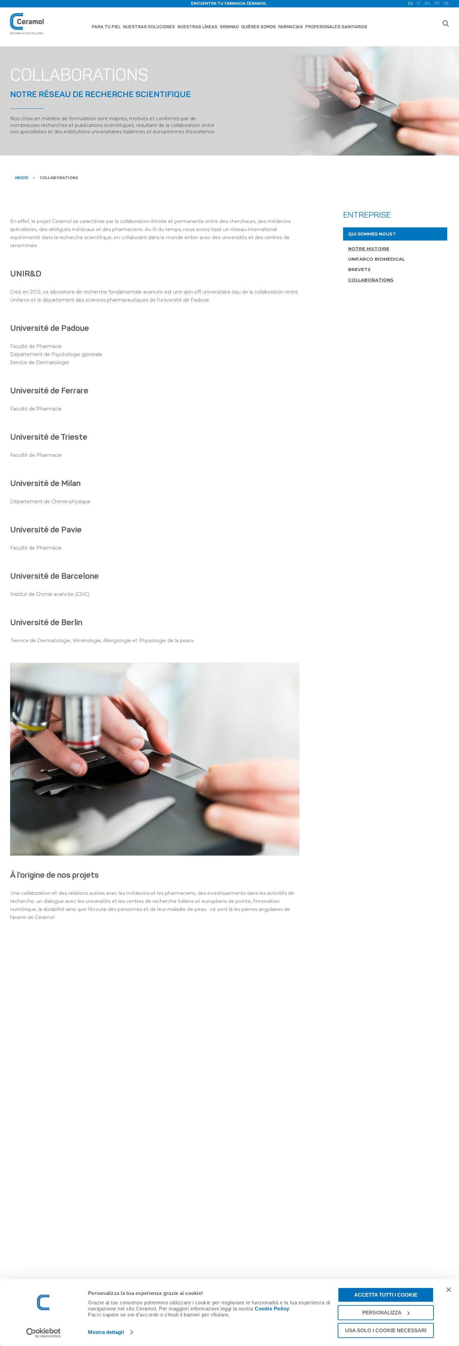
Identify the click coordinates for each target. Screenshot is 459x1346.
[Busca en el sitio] (445, 23)
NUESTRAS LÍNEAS (197, 26)
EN (427, 3)
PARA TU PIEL (106, 26)
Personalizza (382, 1312)
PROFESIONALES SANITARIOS (336, 26)
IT (418, 3)
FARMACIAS (290, 26)
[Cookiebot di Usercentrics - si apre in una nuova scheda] (43, 1333)
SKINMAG (229, 26)
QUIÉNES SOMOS (258, 26)
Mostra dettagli (106, 1332)
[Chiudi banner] (448, 1289)
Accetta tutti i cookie (385, 1295)
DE (446, 3)
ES (410, 3)
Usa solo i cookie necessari (385, 1330)
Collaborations (59, 177)
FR (437, 3)
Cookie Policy (272, 1308)
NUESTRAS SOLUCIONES (149, 26)
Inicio (21, 177)
